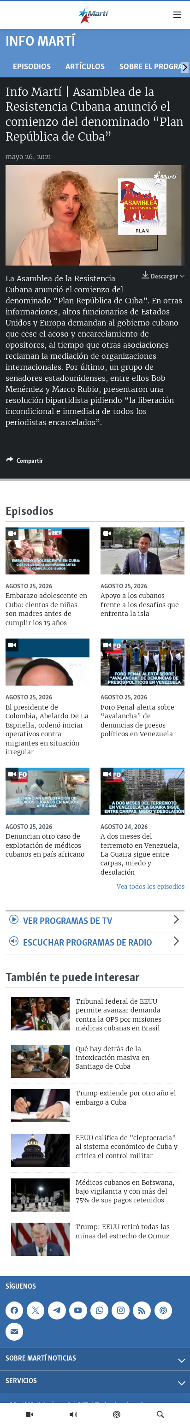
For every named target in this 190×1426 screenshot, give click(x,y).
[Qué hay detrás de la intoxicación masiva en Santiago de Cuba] (40, 1061)
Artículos (85, 67)
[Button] (24, 462)
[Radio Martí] (73, 1414)
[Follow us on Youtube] (78, 1310)
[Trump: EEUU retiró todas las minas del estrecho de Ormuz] (40, 1239)
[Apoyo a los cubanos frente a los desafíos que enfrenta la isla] (142, 550)
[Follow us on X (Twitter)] (35, 1310)
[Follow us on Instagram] (120, 1310)
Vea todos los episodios (150, 887)
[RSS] (141, 1310)
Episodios (32, 67)
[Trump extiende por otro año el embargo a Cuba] (40, 1105)
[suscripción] (14, 1331)
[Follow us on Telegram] (56, 1310)
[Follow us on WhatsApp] (99, 1310)
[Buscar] (160, 1414)
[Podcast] (117, 1414)
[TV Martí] (29, 1414)
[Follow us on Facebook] (14, 1310)
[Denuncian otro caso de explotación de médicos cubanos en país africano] (47, 791)
